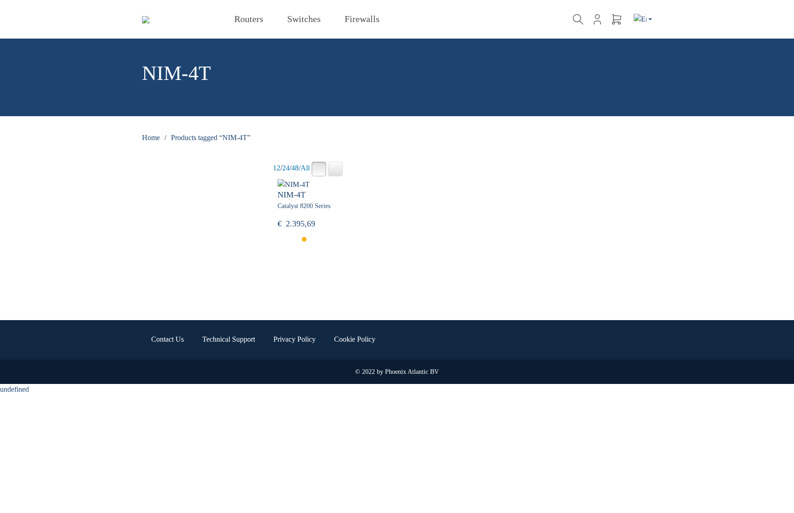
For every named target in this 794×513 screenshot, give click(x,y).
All (305, 168)
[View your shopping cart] (616, 19)
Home (151, 137)
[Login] (597, 19)
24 (285, 168)
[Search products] (580, 19)
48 (295, 168)
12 (276, 168)
